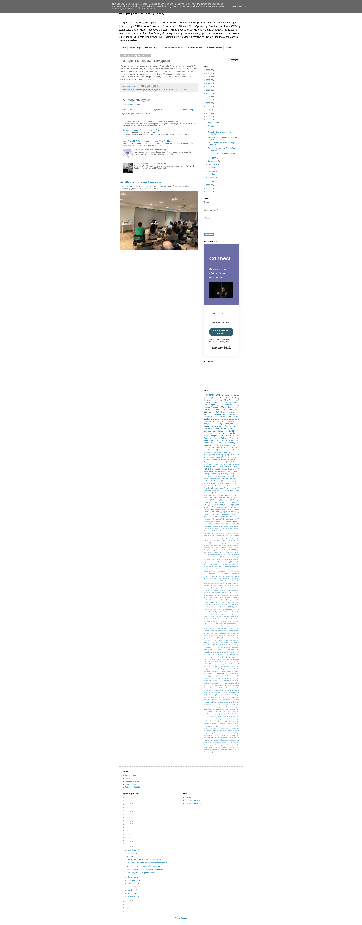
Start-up (212, 616)
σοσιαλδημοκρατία (210, 571)
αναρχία (206, 514)
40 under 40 (226, 573)
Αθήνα (232, 474)
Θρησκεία (231, 433)
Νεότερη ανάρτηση (128, 110)
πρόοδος (214, 471)
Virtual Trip (208, 433)
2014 (208, 110)
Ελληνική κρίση (214, 421)
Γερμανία (207, 483)
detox (214, 630)
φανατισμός (222, 571)
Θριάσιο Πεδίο (222, 507)
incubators (233, 630)
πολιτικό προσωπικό (227, 569)
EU (228, 457)
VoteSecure (207, 623)
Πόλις (205, 455)
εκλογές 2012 (210, 424)
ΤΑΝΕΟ (233, 704)
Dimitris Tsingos (135, 48)
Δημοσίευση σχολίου (132, 105)
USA (235, 528)
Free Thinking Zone (217, 592)
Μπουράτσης (208, 550)
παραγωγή (218, 519)
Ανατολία (207, 500)
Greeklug (219, 597)
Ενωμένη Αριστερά (218, 505)
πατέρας (210, 745)
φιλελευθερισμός (234, 571)
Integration (217, 604)
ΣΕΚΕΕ (233, 550)
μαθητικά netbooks (222, 740)
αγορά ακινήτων (209, 719)
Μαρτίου (211, 174)
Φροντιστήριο (218, 488)
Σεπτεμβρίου (213, 161)
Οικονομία (208, 400)
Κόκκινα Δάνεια (232, 676)
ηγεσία (230, 730)
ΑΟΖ (216, 642)
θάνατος (234, 562)
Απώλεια (235, 417)
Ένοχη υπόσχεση (209, 640)
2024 (208, 77)
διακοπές (206, 728)
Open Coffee (219, 612)
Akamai (227, 576)
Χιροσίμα (219, 716)
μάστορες (222, 516)
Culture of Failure (213, 523)
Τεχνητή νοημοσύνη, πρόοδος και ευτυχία (150, 164)
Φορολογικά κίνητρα (210, 714)
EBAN (226, 523)
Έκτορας (219, 535)
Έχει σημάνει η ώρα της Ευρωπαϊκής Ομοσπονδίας (146, 870)
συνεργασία (228, 424)
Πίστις (226, 550)
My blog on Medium (193, 803)
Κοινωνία (224, 469)
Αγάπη (206, 417)
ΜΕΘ (234, 678)
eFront (235, 533)
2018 (208, 97)
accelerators (235, 626)
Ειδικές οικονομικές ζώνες (219, 664)
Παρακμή (213, 397)
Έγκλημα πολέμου (231, 638)
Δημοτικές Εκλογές (230, 445)
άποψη (226, 716)
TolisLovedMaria (234, 619)
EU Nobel (214, 585)
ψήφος (237, 749)
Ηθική (208, 545)
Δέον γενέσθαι (220, 464)
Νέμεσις (218, 550)
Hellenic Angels (225, 471)
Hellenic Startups (218, 600)
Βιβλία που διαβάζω (152, 48)
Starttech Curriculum (214, 48)
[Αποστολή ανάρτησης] (142, 86)
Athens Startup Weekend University (224, 578)
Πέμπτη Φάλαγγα (219, 688)
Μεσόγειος (207, 683)
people (221, 635)
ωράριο (208, 752)
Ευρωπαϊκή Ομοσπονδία (229, 402)
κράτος (233, 735)
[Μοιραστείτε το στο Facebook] (154, 86)
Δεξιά (222, 657)
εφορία (221, 730)
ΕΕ (238, 474)
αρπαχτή (206, 723)
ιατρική (206, 471)
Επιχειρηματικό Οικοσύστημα (229, 543)
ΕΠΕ (205, 505)
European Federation (211, 459)
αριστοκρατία (232, 721)
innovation (207, 633)
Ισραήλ (216, 545)
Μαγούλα (226, 680)
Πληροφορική (209, 426)
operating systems (210, 635)
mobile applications (220, 633)
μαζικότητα (232, 516)
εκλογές (232, 414)
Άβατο (225, 497)
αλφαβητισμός (223, 719)
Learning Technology (221, 607)
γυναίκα (206, 478)
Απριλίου (212, 171)
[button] (221, 290)
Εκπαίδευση (208, 402)
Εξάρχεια (214, 543)
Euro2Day (233, 585)
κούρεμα (225, 564)
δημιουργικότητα (227, 412)
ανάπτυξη (232, 443)
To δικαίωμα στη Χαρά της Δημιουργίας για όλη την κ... (147, 863)
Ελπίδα (206, 543)
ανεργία (214, 721)
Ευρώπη (232, 400)
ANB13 (236, 521)
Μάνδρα (206, 509)
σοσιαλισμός (216, 478)
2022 (208, 83)
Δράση (234, 502)
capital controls (225, 533)
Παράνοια (218, 690)
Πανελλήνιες (215, 512)
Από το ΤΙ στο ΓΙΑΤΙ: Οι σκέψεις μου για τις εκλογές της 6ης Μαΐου (147, 141)
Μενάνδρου (184, 71)
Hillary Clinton (231, 600)
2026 (208, 70)
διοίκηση (218, 559)
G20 (179, 90)
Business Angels (224, 450)
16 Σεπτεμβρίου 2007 (213, 573)
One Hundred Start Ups (212, 497)
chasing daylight (221, 628)
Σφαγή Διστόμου (231, 552)
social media (208, 535)
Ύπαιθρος (207, 642)
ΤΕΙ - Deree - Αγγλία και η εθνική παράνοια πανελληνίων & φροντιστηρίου (150, 121)
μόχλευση (209, 742)
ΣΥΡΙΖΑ (232, 431)
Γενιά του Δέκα (223, 502)
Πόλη (205, 697)
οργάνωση (235, 742)
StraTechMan (234, 616)
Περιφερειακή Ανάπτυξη (222, 447)
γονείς (228, 723)
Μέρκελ (217, 680)
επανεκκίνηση (224, 562)
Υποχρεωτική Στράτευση (212, 711)
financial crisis (222, 630)
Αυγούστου (212, 164)
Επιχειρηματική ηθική (211, 669)
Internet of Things (230, 604)
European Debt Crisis (221, 588)
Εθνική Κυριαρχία (218, 540)
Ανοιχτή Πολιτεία (221, 645)
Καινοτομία (207, 447)
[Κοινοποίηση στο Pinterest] (157, 86)
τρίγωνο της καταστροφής (215, 457)
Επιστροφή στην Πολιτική (214, 431)
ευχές (205, 516)
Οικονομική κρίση (221, 417)
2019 (208, 93)
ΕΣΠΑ (234, 661)
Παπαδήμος (207, 690)
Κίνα (216, 485)
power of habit (232, 635)
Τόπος (234, 709)
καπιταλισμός (208, 735)
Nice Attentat (228, 609)
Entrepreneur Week (220, 493)
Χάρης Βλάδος (226, 714)
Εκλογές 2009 (231, 540)
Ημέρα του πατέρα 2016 (212, 671)
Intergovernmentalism (211, 528)
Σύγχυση (215, 704)
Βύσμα (217, 652)
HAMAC (227, 597)
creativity (233, 628)
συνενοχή (225, 747)
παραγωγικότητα (230, 566)
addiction (209, 628)
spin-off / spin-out (209, 638)
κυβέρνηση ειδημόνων (211, 737)
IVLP (235, 526)
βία (238, 455)
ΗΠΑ (220, 433)
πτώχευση (221, 745)
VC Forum (207, 531)
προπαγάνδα (209, 445)
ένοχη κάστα (231, 488)
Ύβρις (227, 535)
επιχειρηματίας (211, 730)
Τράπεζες (207, 488)
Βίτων (219, 649)
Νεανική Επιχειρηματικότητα (221, 509)
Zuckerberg (224, 626)
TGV (207, 619)
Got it (248, 6)
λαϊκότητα (224, 737)
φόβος (208, 493)
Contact (228, 48)
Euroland (207, 588)
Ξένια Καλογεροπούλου (231, 683)
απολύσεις (222, 721)
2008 (208, 188)
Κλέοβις (206, 676)
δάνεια (235, 723)
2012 (208, 116)
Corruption (228, 583)
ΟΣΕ (208, 685)
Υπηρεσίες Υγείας (216, 554)
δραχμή (206, 490)
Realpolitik (217, 614)
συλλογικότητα (228, 490)
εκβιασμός (215, 728)
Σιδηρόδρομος (217, 552)
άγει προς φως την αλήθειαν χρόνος (160, 71)
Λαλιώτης (207, 678)
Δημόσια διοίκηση (222, 659)
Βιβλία (219, 445)
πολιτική (209, 394)
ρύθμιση (232, 745)
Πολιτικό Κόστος (234, 692)
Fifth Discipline (231, 590)
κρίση (220, 400)
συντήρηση (227, 521)
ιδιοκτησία (207, 564)
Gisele (234, 595)
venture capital (226, 459)
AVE (220, 576)
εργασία (236, 426)
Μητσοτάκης (208, 443)
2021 (208, 87)
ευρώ (234, 514)
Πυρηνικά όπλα (232, 695)
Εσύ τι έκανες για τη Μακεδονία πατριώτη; (150, 150)
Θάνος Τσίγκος (227, 671)
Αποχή (234, 645)
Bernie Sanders (209, 581)
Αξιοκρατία (226, 500)
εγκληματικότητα (230, 559)
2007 (208, 192)
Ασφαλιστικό (224, 647)
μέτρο (211, 740)
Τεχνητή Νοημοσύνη (212, 436)
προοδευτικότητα (230, 519)
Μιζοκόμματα (228, 397)
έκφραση (234, 716)
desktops (207, 630)
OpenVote (207, 614)
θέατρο (213, 516)
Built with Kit (221, 347)
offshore (233, 633)
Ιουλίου (211, 168)
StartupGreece (223, 616)
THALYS (214, 619)
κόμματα (218, 566)
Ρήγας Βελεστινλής (216, 455)
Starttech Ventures (192, 797)
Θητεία (237, 671)
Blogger (184, 918)
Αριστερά (217, 481)
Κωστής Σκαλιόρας (218, 676)
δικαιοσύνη (223, 426)
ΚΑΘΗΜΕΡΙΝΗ (219, 673)
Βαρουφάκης (231, 649)
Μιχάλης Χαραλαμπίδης (229, 410)
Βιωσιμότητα (208, 652)
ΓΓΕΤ (224, 652)
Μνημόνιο (233, 469)
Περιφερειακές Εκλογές (218, 692)
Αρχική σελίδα (158, 110)
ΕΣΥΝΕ (206, 664)
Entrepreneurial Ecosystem (226, 495)
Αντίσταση (216, 500)
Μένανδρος (173, 90)
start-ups (223, 474)
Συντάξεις (206, 704)
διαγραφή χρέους (209, 726)
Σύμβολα (225, 704)
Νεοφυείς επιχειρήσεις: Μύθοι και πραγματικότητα (141, 130)
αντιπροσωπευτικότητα (221, 514)
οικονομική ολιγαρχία (212, 407)
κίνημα (216, 564)
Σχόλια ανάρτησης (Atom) (140, 114)
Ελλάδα (211, 412)
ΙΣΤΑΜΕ (208, 673)
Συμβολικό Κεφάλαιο (229, 512)
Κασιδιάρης (225, 545)
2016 (208, 103)
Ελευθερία (223, 466)
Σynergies (221, 697)
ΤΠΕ (205, 554)
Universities (233, 621)
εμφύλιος (206, 562)
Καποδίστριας (232, 673)
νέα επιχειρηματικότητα (222, 742)
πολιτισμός (208, 414)
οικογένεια (212, 410)
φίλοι (237, 490)
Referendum (227, 614)
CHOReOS (223, 581)
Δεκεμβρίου (212, 123)
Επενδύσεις (214, 469)
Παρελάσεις (227, 690)
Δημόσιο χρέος (234, 464)
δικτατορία (207, 559)
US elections (222, 621)
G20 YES (185, 90)
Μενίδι (234, 680)
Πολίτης (233, 476)
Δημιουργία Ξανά (230, 483)
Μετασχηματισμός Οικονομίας (226, 547)
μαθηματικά (207, 519)
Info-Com (223, 602)
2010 (208, 182)
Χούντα (228, 554)
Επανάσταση (213, 129)
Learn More (236, 6)
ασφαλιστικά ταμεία (218, 723)
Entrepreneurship (230, 478)
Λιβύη (226, 678)
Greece (228, 526)
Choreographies (209, 583)
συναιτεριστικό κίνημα (211, 747)
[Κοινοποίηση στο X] (152, 86)
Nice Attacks (217, 609)
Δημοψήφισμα (216, 452)
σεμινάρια (217, 521)
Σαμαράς (206, 552)
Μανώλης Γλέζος (229, 485)
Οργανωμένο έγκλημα (221, 685)
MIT (231, 607)
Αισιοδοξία (130, 90)
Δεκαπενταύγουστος (210, 657)
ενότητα (214, 562)
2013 (208, 113)
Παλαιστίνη (232, 688)
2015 (208, 107)
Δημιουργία (217, 483)
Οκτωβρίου (212, 158)
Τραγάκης (218, 709)
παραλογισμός (208, 569)
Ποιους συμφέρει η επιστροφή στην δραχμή (143, 866)
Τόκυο (227, 709)
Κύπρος (233, 507)
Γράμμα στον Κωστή (226, 654)
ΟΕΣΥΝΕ (233, 452)
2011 (208, 120)
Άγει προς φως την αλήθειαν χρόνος (221, 154)
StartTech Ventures (231, 407)
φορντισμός (215, 749)
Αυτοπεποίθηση (140, 90)
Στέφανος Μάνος (210, 699)
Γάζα (230, 652)
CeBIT (234, 581)
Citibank (219, 583)
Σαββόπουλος (232, 697)
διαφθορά (230, 421)
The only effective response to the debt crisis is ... (146, 860)
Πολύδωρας (209, 695)
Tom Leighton (210, 621)
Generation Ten (211, 595)
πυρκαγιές (207, 521)
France (206, 592)
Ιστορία (212, 405)
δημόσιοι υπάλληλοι (229, 557)
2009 (208, 185)
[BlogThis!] (149, 86)
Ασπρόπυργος (227, 405)
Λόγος (209, 476)
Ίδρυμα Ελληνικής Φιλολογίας (227, 640)
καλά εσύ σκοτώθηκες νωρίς (226, 733)
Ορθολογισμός (221, 476)
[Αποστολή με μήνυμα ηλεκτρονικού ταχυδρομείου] (146, 86)
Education (223, 585)
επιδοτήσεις (235, 728)
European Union (218, 590)
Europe (234, 457)
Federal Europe (218, 526)
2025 (208, 73)
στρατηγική (215, 490)
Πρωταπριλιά (220, 695)
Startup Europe (226, 528)
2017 (208, 100)
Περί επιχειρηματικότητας (173, 48)
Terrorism (223, 619)
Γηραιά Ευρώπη (230, 538)
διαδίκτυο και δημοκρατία (227, 726)
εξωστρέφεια (225, 728)
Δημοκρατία (220, 414)
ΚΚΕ (225, 452)
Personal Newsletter (194, 48)
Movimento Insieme (192, 800)
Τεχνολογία (230, 455)
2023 (208, 80)
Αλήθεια (206, 481)
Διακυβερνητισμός (217, 661)
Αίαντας (225, 642)
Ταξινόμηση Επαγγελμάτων (213, 707)
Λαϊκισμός (217, 678)
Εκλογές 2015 (211, 466)
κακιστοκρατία (227, 440)
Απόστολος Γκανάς (210, 647)
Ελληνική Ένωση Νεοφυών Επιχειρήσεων (223, 419)
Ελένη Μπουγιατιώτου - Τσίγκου (157, 90)
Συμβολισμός (223, 702)
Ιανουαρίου (212, 178)
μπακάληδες (235, 740)
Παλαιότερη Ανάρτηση (188, 110)
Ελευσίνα (207, 485)
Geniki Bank (224, 595)
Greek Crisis (208, 597)
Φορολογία (231, 711)
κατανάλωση (221, 735)
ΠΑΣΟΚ (221, 443)
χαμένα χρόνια (227, 749)
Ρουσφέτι (213, 697)
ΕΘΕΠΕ (206, 540)
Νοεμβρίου (212, 126)
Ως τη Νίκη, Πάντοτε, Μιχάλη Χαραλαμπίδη (140, 182)
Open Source (232, 612)
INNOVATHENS (209, 602)
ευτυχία (212, 450)
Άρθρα (123, 48)
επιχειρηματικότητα (230, 395)
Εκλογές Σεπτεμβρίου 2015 (224, 666)
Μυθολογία (216, 683)
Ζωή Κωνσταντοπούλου (229, 669)
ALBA (213, 576)
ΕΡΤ (228, 661)
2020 (208, 90)
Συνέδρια (234, 702)
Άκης (220, 638)
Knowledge (207, 607)
